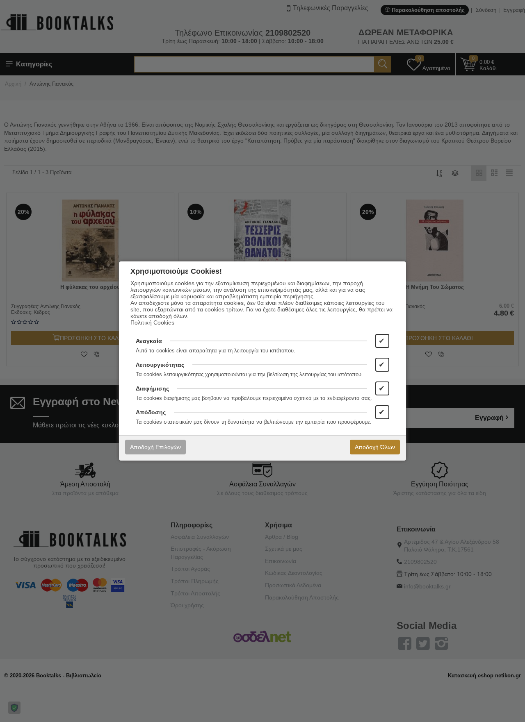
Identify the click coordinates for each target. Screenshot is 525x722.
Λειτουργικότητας (160, 364)
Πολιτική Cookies (152, 322)
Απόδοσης (151, 412)
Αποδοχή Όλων (375, 447)
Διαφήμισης (152, 388)
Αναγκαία (149, 341)
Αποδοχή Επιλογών (155, 447)
